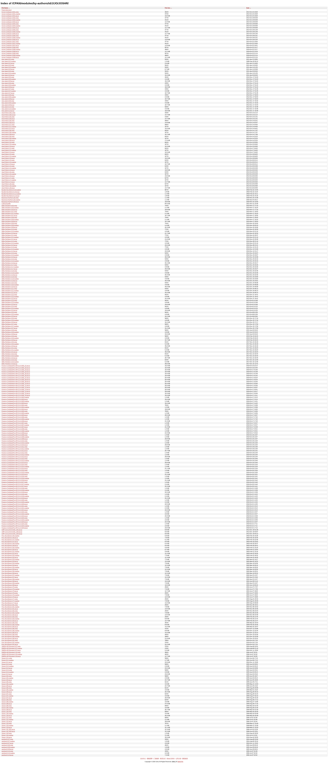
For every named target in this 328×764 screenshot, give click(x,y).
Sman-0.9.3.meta (7, 670)
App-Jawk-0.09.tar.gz (8, 105)
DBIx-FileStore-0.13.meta (9, 247)
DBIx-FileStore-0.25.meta (9, 312)
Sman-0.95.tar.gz (7, 686)
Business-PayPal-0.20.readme (11, 199)
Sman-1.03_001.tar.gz (8, 729)
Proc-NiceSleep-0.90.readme (10, 636)
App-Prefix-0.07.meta (8, 124)
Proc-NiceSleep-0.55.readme (10, 567)
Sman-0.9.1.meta (7, 658)
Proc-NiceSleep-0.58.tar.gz (10, 581)
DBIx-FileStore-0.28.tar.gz (9, 334)
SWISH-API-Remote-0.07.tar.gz (11, 650)
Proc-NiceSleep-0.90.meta (10, 634)
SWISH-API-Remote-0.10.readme (12, 654)
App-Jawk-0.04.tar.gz (8, 75)
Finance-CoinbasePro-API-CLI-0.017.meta (14, 482)
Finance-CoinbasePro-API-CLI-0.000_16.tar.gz (16, 395)
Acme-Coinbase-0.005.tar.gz (10, 33)
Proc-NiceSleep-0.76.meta (10, 593)
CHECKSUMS (6, 203)
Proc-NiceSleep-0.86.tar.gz (10, 632)
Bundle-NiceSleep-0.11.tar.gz (10, 195)
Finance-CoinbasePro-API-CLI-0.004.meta (14, 405)
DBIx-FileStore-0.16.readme (10, 261)
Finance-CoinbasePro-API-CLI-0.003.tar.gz (15, 403)
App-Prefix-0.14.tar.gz (8, 170)
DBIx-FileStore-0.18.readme (10, 273)
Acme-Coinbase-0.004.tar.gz (10, 27)
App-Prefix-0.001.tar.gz (8, 114)
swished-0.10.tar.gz (7, 755)
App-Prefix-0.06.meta (8, 120)
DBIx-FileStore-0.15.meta (9, 253)
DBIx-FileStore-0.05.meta (9, 205)
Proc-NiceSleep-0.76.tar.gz (10, 597)
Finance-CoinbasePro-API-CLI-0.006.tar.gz (15, 421)
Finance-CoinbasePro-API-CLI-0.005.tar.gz (15, 415)
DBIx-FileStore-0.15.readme (10, 255)
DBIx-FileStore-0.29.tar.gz (9, 340)
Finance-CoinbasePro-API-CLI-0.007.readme (15, 425)
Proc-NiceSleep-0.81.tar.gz (10, 609)
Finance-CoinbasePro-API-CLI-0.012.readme (15, 454)
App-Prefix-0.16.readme (9, 174)
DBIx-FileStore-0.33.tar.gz (9, 363)
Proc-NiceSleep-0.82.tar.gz (10, 615)
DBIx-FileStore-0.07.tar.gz (9, 215)
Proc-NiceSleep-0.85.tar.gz (10, 626)
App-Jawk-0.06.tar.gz (8, 87)
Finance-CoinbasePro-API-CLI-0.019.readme (15, 496)
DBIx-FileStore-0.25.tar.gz (9, 316)
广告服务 (156, 758)
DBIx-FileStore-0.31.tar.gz (9, 352)
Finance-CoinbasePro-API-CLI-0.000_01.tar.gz (16, 365)
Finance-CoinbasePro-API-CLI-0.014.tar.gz (15, 468)
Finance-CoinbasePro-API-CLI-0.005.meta (14, 411)
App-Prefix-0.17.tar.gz (8, 182)
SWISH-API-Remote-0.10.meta (11, 652)
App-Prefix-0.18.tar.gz (8, 188)
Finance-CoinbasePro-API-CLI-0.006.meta (14, 417)
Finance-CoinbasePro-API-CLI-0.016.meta (14, 476)
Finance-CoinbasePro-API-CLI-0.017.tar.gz (15, 486)
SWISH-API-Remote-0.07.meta (11, 646)
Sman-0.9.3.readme (8, 672)
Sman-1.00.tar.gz (7, 715)
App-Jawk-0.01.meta (8, 59)
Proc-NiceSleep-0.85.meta (10, 622)
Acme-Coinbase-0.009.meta (10, 53)
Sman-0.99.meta (7, 705)
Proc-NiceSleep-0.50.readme (10, 547)
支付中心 (143, 758)
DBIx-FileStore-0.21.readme (10, 290)
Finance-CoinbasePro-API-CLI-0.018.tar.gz (15, 492)
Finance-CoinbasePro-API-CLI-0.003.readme (15, 401)
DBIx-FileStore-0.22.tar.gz (9, 298)
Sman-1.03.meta (7, 723)
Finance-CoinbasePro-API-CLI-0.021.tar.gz (15, 510)
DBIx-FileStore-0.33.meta (9, 360)
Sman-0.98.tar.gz (7, 703)
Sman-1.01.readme (7, 719)
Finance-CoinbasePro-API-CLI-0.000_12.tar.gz (16, 387)
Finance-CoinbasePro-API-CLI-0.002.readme (15, 397)
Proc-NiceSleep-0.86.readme (10, 630)
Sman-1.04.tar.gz (7, 737)
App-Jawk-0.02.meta (8, 65)
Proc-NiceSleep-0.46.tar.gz (10, 537)
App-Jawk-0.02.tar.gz (8, 69)
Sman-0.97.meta (7, 694)
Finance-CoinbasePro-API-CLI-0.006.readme (15, 419)
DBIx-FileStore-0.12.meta (9, 241)
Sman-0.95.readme (7, 684)
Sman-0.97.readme (7, 696)
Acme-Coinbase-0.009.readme (11, 55)
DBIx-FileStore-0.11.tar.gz (9, 239)
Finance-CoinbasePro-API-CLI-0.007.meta (14, 423)
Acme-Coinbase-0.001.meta (10, 12)
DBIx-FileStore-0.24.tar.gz (9, 310)
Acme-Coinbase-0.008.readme (11, 49)
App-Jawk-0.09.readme (9, 103)
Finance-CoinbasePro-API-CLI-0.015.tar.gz (15, 474)
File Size (167, 8)
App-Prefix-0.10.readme (9, 144)
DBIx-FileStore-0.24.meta (9, 306)
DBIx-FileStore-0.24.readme (10, 308)
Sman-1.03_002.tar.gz (8, 731)
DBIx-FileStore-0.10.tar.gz (9, 233)
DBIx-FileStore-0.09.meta (9, 223)
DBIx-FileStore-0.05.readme (10, 207)
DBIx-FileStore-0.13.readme (10, 249)
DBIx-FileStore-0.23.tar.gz (9, 304)
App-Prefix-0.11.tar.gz (8, 152)
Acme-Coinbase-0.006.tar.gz (10, 39)
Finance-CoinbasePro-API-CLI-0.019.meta (14, 494)
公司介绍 (178, 758)
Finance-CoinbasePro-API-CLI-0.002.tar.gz (15, 399)
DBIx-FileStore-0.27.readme (10, 326)
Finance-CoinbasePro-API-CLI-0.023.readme (15, 520)
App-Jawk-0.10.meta (8, 107)
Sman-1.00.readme (7, 713)
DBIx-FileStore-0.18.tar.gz (9, 275)
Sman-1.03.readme (7, 725)
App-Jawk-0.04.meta (8, 71)
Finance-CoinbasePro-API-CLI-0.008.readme (15, 431)
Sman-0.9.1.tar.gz (7, 662)
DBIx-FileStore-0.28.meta (9, 330)
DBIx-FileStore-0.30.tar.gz (9, 346)
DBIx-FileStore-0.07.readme (10, 213)
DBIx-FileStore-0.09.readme (10, 225)
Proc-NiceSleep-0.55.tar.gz (10, 569)
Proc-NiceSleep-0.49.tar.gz (10, 545)
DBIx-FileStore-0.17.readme (10, 267)
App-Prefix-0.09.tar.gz (8, 140)
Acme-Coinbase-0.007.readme (11, 43)
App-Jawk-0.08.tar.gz (8, 99)
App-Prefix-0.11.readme (9, 150)
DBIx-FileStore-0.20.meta (9, 283)
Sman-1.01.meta (7, 717)
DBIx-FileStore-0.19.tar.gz (9, 280)
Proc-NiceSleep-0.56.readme (10, 571)
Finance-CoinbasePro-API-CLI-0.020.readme (15, 502)
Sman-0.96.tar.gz (7, 692)
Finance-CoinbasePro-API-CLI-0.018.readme (15, 490)
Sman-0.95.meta (7, 682)
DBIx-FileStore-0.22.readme (10, 296)
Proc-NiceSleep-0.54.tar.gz (10, 565)
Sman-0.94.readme (7, 678)
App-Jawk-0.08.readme (9, 97)
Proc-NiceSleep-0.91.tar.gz (10, 644)
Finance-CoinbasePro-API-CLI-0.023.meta (14, 518)
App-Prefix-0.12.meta (8, 154)
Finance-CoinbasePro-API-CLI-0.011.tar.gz (15, 450)
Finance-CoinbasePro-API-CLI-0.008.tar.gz (15, 433)
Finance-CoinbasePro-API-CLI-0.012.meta (14, 452)
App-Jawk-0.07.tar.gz (8, 93)
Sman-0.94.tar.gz (7, 680)
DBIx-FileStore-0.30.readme (10, 344)
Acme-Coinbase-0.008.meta (10, 47)
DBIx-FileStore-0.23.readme (10, 302)
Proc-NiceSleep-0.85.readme (10, 624)
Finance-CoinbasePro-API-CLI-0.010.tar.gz (15, 445)
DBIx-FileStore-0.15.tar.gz (9, 257)
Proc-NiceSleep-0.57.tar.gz (10, 577)
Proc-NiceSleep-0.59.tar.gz (10, 585)
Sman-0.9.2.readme (8, 666)
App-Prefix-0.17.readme (9, 180)
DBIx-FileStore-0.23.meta (9, 300)
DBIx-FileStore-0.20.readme (10, 284)
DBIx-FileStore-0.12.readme (10, 243)
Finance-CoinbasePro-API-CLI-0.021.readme (15, 508)
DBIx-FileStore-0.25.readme (10, 314)
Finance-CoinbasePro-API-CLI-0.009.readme (15, 437)
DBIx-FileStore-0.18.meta (9, 271)
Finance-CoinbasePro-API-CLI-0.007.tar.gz (15, 427)
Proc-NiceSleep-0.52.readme (10, 555)
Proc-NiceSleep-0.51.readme (10, 551)
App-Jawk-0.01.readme (9, 61)
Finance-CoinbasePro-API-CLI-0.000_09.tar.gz (16, 381)
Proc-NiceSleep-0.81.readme (10, 607)
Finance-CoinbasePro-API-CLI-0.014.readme (15, 466)
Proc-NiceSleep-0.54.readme (10, 563)
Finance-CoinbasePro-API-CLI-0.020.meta (14, 500)
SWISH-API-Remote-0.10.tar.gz (11, 656)
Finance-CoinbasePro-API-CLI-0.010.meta (14, 441)
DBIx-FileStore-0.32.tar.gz (9, 358)
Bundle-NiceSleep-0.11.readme (11, 194)
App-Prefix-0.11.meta (8, 148)
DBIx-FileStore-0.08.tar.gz (9, 221)
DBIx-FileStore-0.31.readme (10, 350)
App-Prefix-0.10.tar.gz (8, 146)
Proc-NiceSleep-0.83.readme (10, 618)
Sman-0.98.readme (7, 701)
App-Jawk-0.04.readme (9, 73)
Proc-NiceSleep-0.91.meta (10, 640)
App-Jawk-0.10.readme (9, 109)
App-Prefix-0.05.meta (8, 116)
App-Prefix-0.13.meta (8, 160)
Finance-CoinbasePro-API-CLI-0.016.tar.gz (15, 480)
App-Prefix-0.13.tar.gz (8, 164)
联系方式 (163, 758)
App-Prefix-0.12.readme (9, 156)
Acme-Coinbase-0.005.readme (11, 31)
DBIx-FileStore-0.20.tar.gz (9, 286)
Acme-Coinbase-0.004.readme (11, 26)
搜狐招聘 (149, 758)
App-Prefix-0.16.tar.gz (8, 176)
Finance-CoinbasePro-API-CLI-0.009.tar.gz (15, 439)
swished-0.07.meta (7, 739)
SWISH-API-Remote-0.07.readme (12, 648)
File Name (5, 8)
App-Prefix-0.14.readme (9, 168)
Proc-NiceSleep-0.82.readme (10, 613)
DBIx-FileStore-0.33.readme (10, 362)
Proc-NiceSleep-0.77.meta (10, 599)
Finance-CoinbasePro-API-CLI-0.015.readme (15, 472)
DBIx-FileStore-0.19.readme (10, 278)
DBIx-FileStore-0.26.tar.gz (9, 322)
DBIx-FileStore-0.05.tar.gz (9, 209)
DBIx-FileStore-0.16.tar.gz (9, 263)
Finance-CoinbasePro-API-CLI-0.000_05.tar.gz (16, 373)
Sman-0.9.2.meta (7, 664)
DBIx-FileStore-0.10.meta (9, 229)
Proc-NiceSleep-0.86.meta (10, 628)
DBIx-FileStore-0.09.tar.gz (9, 227)
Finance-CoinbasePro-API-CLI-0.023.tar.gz (15, 522)
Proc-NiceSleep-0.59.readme (10, 583)
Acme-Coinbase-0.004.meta (10, 24)
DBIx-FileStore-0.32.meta (9, 354)
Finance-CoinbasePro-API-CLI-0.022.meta (14, 512)
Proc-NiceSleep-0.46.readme (10, 535)
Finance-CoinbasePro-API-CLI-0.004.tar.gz (15, 409)
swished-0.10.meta (7, 751)
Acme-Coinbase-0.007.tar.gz (10, 45)
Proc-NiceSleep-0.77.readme (10, 601)
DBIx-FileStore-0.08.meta (9, 217)
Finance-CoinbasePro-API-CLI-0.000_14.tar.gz (16, 391)
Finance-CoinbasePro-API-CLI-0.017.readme (15, 484)
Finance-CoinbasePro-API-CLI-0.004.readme (15, 407)
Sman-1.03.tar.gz (7, 727)
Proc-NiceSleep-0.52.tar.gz (10, 557)
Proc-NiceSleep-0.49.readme (10, 543)
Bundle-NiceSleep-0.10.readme (11, 190)
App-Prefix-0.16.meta (8, 172)
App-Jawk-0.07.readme (9, 91)
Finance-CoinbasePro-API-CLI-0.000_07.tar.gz (16, 377)
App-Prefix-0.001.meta (8, 112)
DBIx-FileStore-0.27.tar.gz (9, 328)
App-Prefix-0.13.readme (9, 162)
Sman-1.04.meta (7, 733)
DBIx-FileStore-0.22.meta (9, 294)
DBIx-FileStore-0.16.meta (9, 259)
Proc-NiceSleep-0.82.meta (10, 611)
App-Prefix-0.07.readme (9, 126)
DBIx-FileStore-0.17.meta (9, 265)
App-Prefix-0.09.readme (9, 138)
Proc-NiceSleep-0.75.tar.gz (10, 591)
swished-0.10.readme (8, 753)
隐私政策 (185, 758)
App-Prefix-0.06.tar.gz (8, 122)
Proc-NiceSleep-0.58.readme (10, 579)
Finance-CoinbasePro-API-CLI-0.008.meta (14, 429)
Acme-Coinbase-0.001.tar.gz (10, 16)
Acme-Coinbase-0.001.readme (11, 14)
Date (247, 8)
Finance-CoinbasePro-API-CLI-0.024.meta (14, 524)
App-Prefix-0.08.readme (9, 132)
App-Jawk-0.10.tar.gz (8, 110)
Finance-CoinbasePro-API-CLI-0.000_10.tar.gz (16, 383)
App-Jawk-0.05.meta (8, 77)
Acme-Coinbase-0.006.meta (10, 35)
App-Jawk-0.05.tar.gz (8, 81)
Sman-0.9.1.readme (8, 660)
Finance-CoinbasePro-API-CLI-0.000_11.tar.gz (16, 385)
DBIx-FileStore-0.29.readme (10, 338)
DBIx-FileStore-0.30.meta (9, 342)
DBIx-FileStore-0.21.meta (9, 288)
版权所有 (180, 761)
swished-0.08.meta (7, 745)
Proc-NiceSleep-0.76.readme (10, 595)
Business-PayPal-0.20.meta (10, 197)
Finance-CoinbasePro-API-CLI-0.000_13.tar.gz (16, 389)
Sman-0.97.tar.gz (7, 698)
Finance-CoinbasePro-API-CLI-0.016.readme (15, 478)
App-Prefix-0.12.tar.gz (8, 158)
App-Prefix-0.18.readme (9, 186)
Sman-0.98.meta (7, 699)
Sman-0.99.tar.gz (7, 709)
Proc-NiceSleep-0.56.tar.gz (10, 573)
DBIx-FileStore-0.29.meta (9, 336)
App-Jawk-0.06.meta (8, 83)
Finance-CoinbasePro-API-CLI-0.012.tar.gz (15, 456)
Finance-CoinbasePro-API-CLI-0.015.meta (14, 470)
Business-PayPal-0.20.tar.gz (10, 201)
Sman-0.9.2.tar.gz (7, 668)
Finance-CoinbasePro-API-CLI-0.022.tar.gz (15, 516)
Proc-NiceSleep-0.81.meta (10, 605)
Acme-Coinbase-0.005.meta (10, 30)
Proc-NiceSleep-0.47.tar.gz (10, 541)
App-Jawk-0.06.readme (9, 85)
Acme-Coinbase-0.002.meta (10, 18)
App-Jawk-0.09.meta (8, 101)
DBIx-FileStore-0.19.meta (9, 277)
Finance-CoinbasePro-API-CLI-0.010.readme (15, 443)
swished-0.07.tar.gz (7, 743)
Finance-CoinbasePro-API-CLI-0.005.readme (15, 413)
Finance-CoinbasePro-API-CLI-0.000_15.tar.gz (16, 393)
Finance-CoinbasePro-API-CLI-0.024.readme (15, 526)
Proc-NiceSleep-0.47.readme (10, 539)
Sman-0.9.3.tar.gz (7, 674)
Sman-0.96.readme (7, 690)
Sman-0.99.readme (7, 707)
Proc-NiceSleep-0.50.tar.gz (10, 549)
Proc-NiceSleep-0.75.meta (10, 587)
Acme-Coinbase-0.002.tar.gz (10, 22)
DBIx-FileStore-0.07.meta (9, 211)
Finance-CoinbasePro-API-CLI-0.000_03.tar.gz (16, 369)
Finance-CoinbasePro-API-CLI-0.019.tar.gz (15, 498)
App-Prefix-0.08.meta (8, 130)
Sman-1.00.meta (7, 711)
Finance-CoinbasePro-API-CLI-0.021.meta (14, 506)
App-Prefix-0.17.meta (8, 178)
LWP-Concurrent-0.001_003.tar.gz (12, 533)
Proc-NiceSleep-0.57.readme (10, 575)
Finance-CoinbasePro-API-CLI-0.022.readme (15, 514)
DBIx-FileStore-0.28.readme (10, 332)
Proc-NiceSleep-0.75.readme (10, 589)
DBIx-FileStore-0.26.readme (10, 320)
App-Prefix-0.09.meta (8, 136)
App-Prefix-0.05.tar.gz (8, 118)
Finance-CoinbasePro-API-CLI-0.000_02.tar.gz (16, 367)
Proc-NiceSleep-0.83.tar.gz (10, 620)
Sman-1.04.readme (7, 735)
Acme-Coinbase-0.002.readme (11, 20)
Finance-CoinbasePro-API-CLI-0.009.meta (14, 435)
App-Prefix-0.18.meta (8, 184)
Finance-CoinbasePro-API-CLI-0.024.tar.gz (15, 528)
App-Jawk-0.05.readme (9, 79)
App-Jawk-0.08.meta (8, 95)
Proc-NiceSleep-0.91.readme (10, 642)
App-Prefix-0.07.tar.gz (8, 128)
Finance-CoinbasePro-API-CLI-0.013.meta (14, 458)
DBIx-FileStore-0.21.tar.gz (9, 292)
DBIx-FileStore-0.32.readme (10, 356)
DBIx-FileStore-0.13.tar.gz (9, 251)
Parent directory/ (7, 10)
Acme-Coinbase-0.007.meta (10, 41)
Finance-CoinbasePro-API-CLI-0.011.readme (15, 448)
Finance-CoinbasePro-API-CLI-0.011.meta (14, 447)
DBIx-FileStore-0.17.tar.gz (9, 269)
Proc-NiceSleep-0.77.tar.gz (10, 603)
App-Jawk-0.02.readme (9, 67)
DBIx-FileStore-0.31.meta (9, 348)
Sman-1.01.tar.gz (7, 721)
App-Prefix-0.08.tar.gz (8, 134)
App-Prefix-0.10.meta (8, 142)
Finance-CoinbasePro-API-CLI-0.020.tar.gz (15, 504)
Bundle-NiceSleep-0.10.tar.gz (10, 192)
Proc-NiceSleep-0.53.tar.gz (10, 561)
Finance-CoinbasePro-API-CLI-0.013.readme (15, 460)
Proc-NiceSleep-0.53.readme (10, 559)
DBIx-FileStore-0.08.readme (10, 219)
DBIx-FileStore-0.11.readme (10, 237)
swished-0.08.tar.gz (7, 749)
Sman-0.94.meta (7, 676)
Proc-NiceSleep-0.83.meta (10, 616)
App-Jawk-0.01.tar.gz (8, 63)
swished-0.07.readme (8, 741)
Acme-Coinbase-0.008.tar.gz (10, 51)
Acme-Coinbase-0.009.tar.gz (10, 57)
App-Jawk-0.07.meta (8, 89)
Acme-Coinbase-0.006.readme (11, 37)
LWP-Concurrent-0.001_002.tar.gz (12, 531)
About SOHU (171, 758)
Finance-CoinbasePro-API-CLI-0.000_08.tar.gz (16, 379)
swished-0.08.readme (8, 747)
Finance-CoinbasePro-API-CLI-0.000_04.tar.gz (16, 371)
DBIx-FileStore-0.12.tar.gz (9, 245)
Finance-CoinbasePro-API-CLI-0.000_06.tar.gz (16, 375)
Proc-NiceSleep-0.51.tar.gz (10, 553)
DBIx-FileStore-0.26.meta (9, 318)
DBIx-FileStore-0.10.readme (10, 231)
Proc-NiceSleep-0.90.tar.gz (10, 638)
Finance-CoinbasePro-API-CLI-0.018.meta (14, 488)
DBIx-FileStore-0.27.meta (9, 324)
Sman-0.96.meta (7, 688)
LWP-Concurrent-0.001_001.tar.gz (12, 530)
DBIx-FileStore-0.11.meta (9, 235)
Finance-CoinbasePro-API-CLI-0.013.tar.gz (15, 462)
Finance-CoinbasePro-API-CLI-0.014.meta (14, 464)
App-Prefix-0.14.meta (8, 166)
